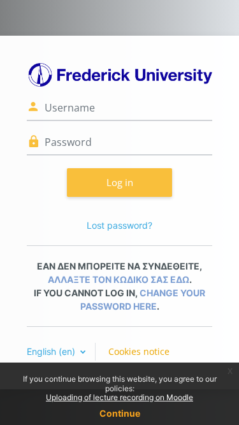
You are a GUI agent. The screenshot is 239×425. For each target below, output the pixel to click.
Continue (119, 413)
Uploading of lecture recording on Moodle (119, 397)
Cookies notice (139, 351)
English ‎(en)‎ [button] (52, 351)
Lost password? (119, 225)
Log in (119, 182)
